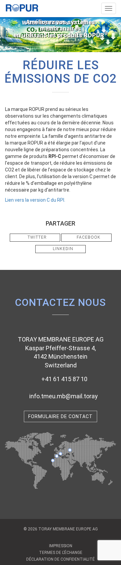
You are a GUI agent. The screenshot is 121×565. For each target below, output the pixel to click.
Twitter (36, 237)
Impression (60, 545)
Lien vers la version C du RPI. (35, 200)
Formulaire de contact (60, 416)
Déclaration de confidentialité (60, 559)
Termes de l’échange (60, 552)
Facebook (87, 237)
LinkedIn (62, 248)
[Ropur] (22, 6)
